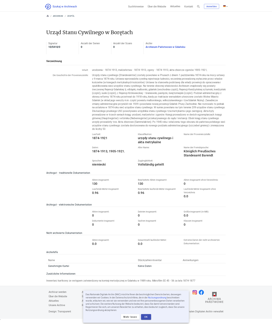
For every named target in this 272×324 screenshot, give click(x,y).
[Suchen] (198, 6)
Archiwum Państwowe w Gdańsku (165, 46)
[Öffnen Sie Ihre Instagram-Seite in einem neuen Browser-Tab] (195, 292)
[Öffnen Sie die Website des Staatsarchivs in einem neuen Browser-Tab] (214, 298)
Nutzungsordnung (157, 297)
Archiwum (58, 16)
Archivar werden (57, 291)
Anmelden (211, 6)
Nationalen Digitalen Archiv (197, 311)
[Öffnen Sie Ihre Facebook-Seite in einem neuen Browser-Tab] (202, 292)
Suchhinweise (136, 6)
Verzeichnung (54, 61)
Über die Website (157, 6)
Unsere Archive (57, 305)
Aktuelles (175, 6)
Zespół (70, 16)
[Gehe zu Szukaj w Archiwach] (63, 6)
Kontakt (188, 6)
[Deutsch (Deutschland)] (225, 6)
